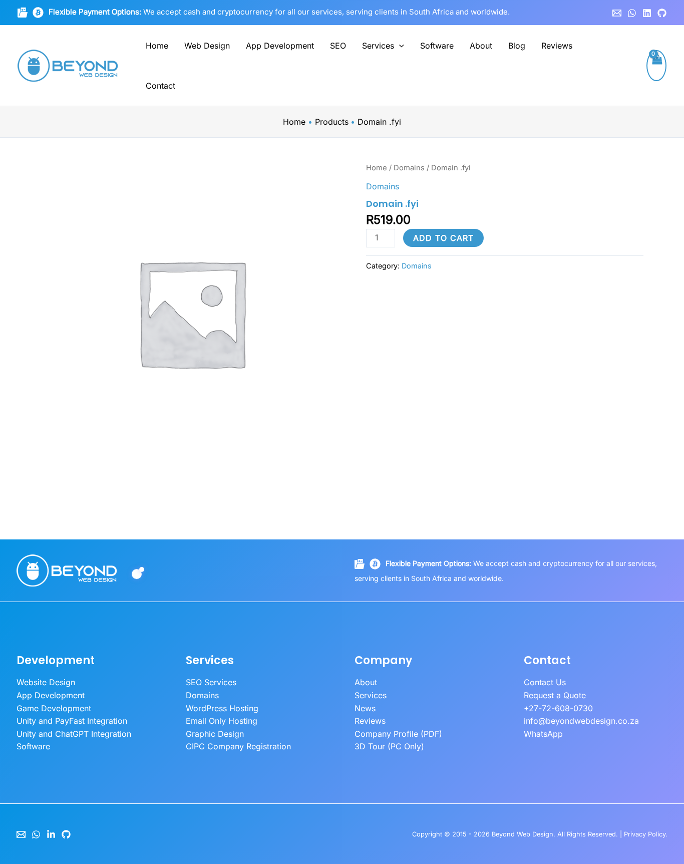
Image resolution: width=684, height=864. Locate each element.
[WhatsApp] (631, 13)
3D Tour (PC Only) (389, 746)
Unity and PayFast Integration (72, 721)
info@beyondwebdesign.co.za (581, 721)
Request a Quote (555, 695)
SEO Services (211, 682)
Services (378, 46)
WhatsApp (543, 734)
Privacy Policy (644, 834)
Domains (409, 167)
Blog (516, 46)
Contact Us (545, 682)
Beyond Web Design (522, 834)
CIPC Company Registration (238, 746)
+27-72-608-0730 (558, 708)
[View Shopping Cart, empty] (656, 65)
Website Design (46, 682)
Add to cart (443, 238)
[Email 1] (616, 13)
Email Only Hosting (221, 721)
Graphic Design (215, 734)
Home (157, 46)
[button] (399, 46)
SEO (338, 46)
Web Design (207, 46)
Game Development (54, 708)
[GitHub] (661, 13)
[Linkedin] (646, 13)
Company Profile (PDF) (398, 734)
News (365, 708)
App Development (280, 46)
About (481, 46)
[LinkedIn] (51, 834)
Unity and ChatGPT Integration (74, 734)
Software (437, 46)
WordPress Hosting (222, 708)
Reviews (556, 46)
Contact (160, 86)
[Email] (21, 834)
